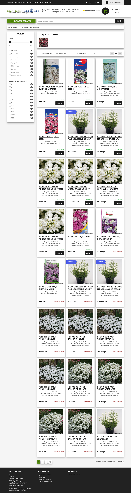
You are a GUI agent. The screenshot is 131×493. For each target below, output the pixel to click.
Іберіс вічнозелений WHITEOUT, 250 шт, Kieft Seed (107, 189)
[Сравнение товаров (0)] (90, 3)
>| (50, 462)
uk (98, 2)
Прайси (35, 2)
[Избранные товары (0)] (87, 3)
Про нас (10, 2)
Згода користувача (45, 481)
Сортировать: (46, 53)
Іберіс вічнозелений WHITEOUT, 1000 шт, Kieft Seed (79, 189)
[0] (10, 42)
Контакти (29, 2)
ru (95, 2)
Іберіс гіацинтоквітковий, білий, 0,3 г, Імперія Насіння (51, 89)
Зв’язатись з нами (74, 475)
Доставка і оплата (19, 2)
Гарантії (48, 2)
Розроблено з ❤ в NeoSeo (17, 490)
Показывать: (81, 53)
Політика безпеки (45, 479)
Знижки (42, 2)
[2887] (31, 42)
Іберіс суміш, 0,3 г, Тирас (79, 237)
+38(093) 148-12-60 (92, 10)
